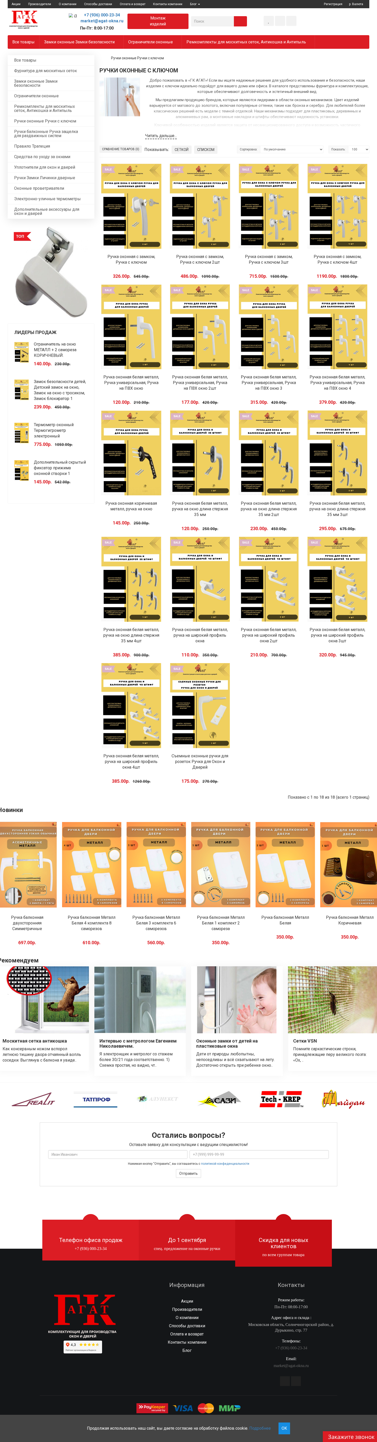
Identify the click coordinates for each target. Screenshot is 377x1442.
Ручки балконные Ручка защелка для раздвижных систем (46, 133)
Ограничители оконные (151, 42)
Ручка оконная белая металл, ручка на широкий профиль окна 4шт (131, 761)
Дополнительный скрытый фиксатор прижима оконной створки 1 (60, 468)
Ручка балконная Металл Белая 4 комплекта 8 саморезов (27, 923)
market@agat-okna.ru (102, 20)
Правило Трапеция (32, 146)
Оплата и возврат (132, 4)
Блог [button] (193, 4)
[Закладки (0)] (269, 21)
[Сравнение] (280, 21)
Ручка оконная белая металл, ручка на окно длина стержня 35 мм (200, 509)
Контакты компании (167, 4)
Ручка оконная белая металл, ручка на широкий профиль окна (200, 635)
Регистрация (333, 4)
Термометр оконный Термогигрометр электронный (54, 430)
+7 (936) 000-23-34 (102, 15)
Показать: (338, 149)
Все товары (23, 42)
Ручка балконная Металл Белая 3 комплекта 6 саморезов (91, 923)
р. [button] (356, 4)
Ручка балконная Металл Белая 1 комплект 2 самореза (156, 923)
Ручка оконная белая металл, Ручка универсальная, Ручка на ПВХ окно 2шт (200, 383)
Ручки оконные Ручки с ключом (45, 121)
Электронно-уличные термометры (47, 198)
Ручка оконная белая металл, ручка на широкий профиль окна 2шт (268, 635)
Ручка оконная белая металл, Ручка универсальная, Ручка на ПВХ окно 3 (268, 383)
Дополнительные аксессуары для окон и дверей (46, 211)
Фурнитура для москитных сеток (45, 70)
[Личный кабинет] (291, 21)
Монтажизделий (158, 21)
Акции (16, 4)
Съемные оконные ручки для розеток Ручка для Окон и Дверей (200, 761)
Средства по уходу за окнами (42, 156)
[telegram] (285, 1381)
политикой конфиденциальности (225, 1164)
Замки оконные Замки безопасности (80, 42)
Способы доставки (98, 4)
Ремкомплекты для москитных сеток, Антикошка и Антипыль (246, 42)
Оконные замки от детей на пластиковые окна (227, 1043)
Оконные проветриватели (39, 188)
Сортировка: (248, 149)
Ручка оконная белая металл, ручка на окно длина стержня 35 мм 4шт (131, 635)
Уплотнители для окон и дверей (44, 167)
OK (284, 1428)
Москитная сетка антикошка (35, 1041)
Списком (205, 150)
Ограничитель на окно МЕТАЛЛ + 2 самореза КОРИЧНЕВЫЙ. (55, 350)
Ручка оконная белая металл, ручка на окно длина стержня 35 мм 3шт (337, 509)
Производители (39, 4)
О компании (67, 4)
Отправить (188, 1173)
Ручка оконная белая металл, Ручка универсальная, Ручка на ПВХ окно (131, 383)
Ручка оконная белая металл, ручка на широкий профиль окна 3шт (337, 635)
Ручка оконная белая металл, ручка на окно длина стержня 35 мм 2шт (269, 509)
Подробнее (260, 1428)
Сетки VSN (305, 1041)
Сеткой (181, 150)
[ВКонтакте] (296, 1381)
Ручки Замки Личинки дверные (44, 177)
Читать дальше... (161, 135)
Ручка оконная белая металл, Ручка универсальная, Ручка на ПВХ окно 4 (337, 383)
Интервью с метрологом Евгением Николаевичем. (138, 1043)
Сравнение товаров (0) (120, 149)
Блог (187, 1350)
